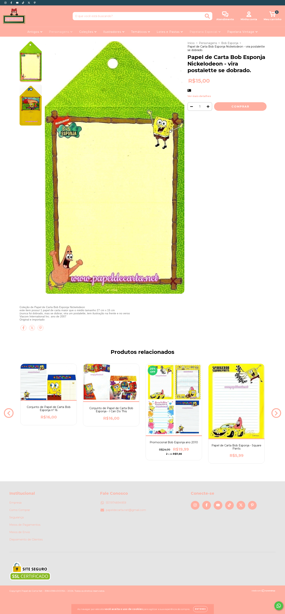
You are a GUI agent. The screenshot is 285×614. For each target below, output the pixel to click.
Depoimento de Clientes (26, 539)
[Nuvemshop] (263, 591)
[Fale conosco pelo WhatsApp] (278, 605)
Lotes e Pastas (168, 32)
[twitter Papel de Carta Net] (29, 2)
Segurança (16, 517)
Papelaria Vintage (241, 32)
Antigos (33, 32)
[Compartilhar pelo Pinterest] (40, 329)
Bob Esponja (229, 43)
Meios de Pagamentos (24, 525)
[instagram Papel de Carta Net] (6, 2)
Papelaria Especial (204, 32)
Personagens (59, 32)
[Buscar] (207, 16)
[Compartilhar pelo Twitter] (32, 329)
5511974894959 (116, 502)
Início (191, 43)
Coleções (86, 32)
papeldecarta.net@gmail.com (126, 510)
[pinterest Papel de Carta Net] (34, 2)
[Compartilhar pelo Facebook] (24, 329)
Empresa (15, 502)
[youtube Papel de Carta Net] (18, 2)
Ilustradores (112, 32)
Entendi (200, 609)
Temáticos (139, 32)
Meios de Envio (19, 532)
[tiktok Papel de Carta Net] (23, 2)
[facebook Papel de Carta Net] (12, 2)
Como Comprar (19, 510)
